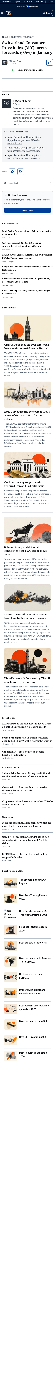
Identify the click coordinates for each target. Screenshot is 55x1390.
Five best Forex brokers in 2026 (33, 928)
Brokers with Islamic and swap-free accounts (32, 991)
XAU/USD (28, 2)
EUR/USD (39, 2)
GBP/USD (51, 2)
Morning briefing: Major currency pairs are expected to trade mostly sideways (26, 824)
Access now (27, 210)
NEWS (5, 37)
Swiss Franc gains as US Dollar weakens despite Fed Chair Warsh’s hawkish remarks (27, 739)
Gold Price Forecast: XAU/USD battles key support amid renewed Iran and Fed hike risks (25, 840)
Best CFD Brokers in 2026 (32, 1036)
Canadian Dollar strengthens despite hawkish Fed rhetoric (23, 753)
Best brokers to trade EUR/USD (31, 976)
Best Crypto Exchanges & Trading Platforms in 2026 (33, 913)
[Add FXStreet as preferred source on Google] (27, 70)
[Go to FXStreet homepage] (8, 13)
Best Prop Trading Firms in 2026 (33, 897)
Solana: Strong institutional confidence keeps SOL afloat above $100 (25, 551)
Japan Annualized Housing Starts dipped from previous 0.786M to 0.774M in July (24, 140)
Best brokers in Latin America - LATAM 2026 (35, 960)
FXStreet (12, 64)
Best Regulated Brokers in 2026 (33, 1054)
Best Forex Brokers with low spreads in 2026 (34, 1007)
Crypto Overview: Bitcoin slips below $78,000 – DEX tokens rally (27, 803)
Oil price (17, 2)
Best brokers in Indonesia (33, 942)
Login (49, 13)
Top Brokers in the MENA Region (32, 881)
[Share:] (49, 62)
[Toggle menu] (2, 13)
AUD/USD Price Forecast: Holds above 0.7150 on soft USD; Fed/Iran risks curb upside (27, 725)
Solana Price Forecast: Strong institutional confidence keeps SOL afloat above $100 (26, 775)
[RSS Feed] (20, 172)
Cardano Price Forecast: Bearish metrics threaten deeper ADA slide (24, 789)
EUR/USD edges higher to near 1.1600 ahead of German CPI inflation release (27, 415)
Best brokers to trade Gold (33, 1021)
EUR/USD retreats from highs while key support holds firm (24, 856)
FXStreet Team (15, 61)
